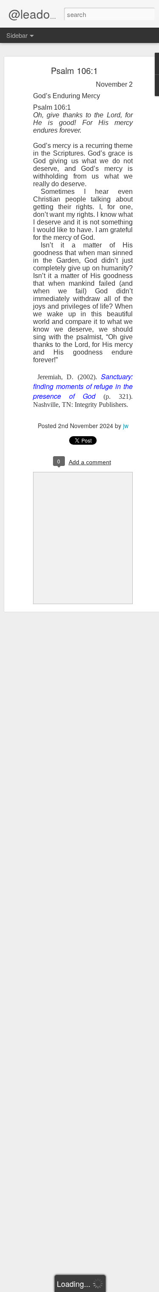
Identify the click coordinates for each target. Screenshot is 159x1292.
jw (125, 425)
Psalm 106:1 (74, 70)
